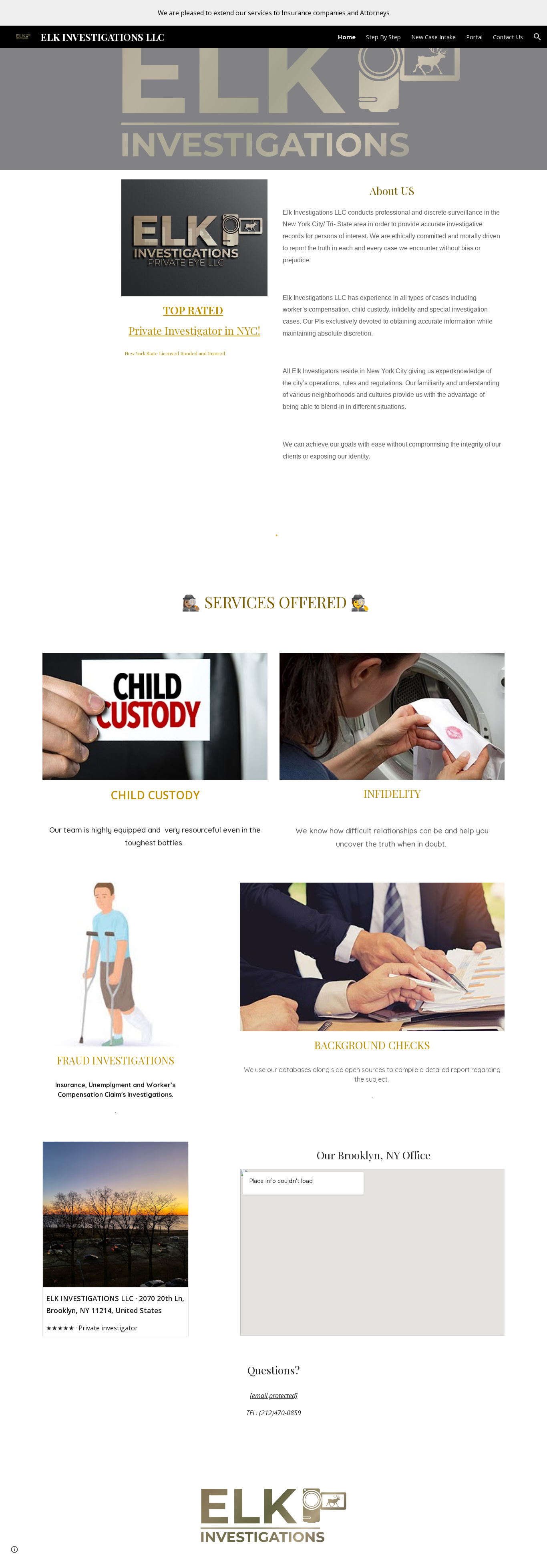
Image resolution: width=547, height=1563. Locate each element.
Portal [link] (474, 37)
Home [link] (347, 37)
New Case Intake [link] (433, 37)
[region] (273, 13)
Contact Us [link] (508, 37)
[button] (537, 36)
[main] (194, 320)
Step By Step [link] (383, 37)
